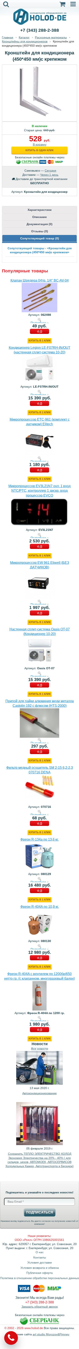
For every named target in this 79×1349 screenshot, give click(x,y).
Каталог (24, 37)
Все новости (39, 1048)
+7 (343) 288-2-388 (39, 30)
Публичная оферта (39, 1272)
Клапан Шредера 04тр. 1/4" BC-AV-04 (40, 280)
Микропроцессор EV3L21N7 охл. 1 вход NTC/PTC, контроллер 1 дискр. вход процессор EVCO (39, 490)
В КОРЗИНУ (39, 332)
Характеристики (40, 209)
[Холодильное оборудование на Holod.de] (39, 16)
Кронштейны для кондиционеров (24, 41)
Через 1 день (49, 174)
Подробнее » (40, 322)
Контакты (39, 1257)
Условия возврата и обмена (39, 1267)
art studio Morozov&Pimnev (51, 1334)
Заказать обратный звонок (39, 1306)
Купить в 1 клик (40, 340)
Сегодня (50, 170)
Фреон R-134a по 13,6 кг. (39, 839)
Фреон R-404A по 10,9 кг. (39, 906)
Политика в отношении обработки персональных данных (39, 1278)
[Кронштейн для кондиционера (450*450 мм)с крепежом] (39, 67)
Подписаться (39, 1212)
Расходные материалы (51, 37)
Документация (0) (39, 224)
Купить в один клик (39, 150)
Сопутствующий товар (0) (39, 238)
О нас (40, 1252)
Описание (39, 217)
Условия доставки (39, 1262)
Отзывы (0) (39, 231)
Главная (7, 37)
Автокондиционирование (39, 1093)
